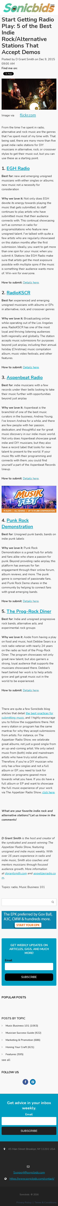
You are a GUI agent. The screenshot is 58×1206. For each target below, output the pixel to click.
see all (6, 1060)
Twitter (21, 68)
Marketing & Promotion (23, 1040)
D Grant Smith (25, 59)
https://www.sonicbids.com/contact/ (32, 1179)
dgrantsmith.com (16, 873)
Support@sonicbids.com (29, 1172)
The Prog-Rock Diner (29, 611)
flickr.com (28, 115)
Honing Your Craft (20, 1047)
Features (14, 1054)
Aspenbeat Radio (25, 377)
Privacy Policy (23, 1202)
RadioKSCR (18, 293)
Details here (31, 282)
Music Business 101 (32, 887)
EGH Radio (18, 168)
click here (48, 792)
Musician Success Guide (23, 1033)
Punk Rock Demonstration (17, 523)
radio (14, 887)
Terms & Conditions (45, 1202)
